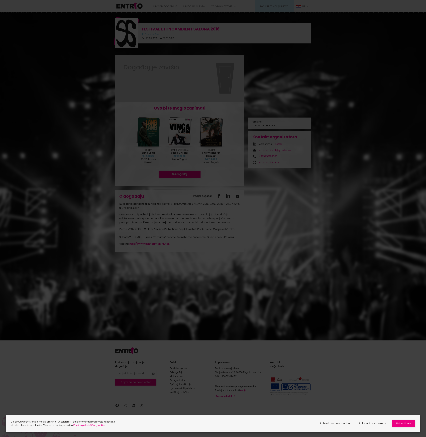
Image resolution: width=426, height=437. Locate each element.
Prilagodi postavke (371, 423)
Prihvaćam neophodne (335, 423)
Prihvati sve (403, 423)
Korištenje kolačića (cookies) (90, 425)
